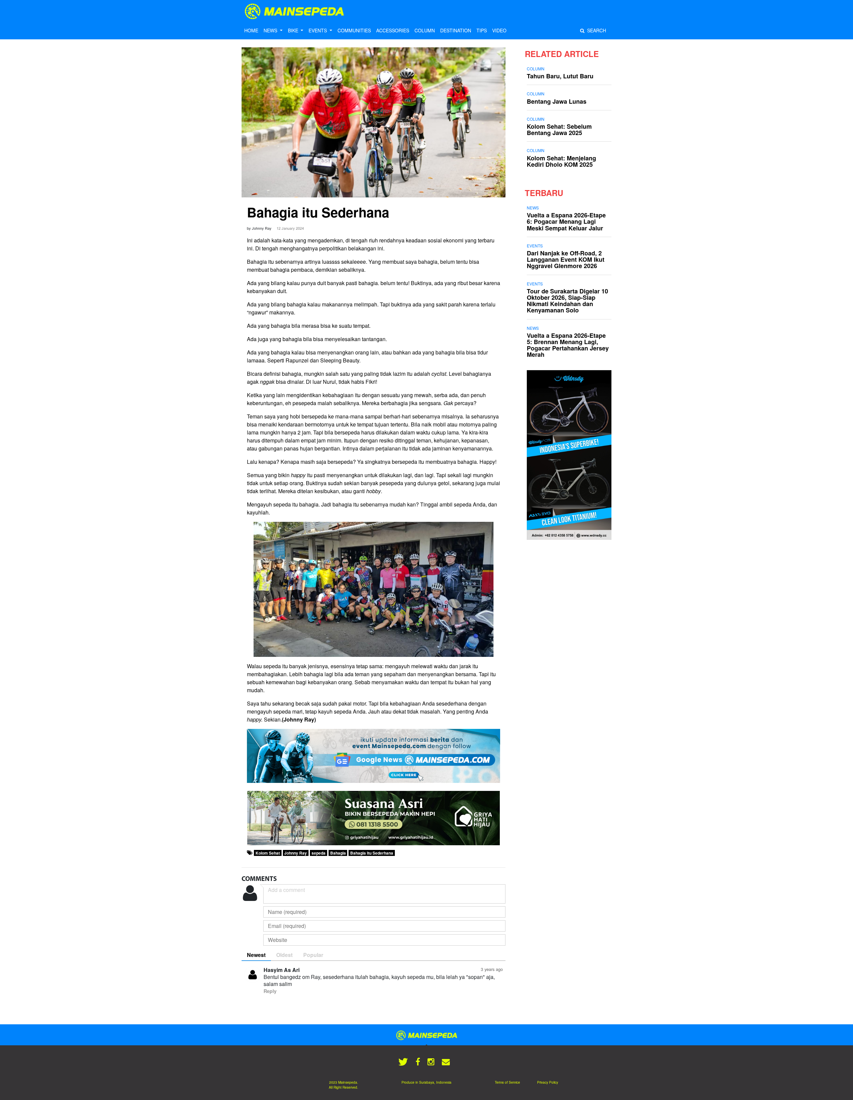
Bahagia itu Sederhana (318, 211)
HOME (251, 30)
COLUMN (425, 30)
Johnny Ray (295, 853)
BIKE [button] (294, 30)
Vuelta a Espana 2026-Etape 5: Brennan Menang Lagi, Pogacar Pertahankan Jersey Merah (568, 345)
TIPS (481, 30)
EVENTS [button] (318, 30)
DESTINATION (455, 30)
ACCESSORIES (392, 30)
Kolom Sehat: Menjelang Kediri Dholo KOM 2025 (561, 161)
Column (535, 68)
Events (535, 245)
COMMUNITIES (354, 30)
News (533, 207)
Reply (270, 991)
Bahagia (338, 853)
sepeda (319, 853)
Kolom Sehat (268, 853)
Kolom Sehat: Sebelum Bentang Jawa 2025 (559, 129)
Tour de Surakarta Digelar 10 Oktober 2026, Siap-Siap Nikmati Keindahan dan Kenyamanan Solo (567, 301)
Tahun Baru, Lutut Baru (560, 76)
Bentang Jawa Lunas (556, 101)
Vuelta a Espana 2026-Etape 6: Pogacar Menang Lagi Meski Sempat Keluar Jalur (566, 221)
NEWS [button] (271, 30)
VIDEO (499, 30)
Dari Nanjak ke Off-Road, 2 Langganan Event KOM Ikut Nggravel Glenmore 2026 (565, 259)
